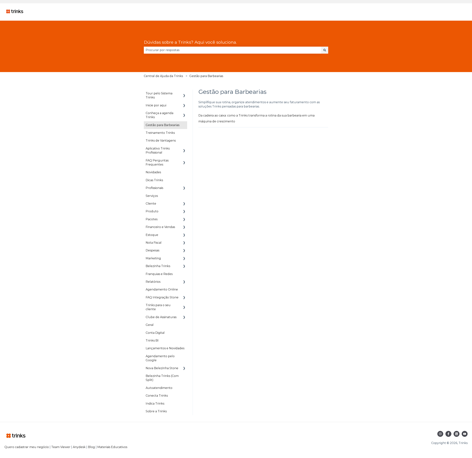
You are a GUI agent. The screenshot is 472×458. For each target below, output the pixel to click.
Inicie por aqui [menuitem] (156, 105)
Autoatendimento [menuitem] (159, 388)
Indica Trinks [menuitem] (155, 403)
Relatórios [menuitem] (153, 281)
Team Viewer (60, 447)
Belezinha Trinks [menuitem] (158, 266)
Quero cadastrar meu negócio (26, 447)
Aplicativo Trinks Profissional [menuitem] (158, 150)
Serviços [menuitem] (152, 196)
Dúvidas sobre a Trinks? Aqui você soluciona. (190, 42)
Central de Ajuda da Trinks (163, 76)
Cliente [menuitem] (151, 203)
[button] (184, 93)
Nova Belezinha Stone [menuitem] (162, 368)
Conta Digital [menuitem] (155, 333)
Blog (92, 447)
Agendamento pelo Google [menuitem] (160, 358)
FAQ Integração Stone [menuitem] (162, 297)
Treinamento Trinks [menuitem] (160, 133)
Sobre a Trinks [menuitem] (156, 411)
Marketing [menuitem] (153, 258)
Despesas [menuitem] (152, 250)
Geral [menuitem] (150, 325)
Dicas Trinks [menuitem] (154, 180)
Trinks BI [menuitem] (152, 340)
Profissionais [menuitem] (154, 188)
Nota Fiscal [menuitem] (154, 242)
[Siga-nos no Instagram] (440, 434)
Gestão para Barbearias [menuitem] (162, 125)
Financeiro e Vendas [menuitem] (160, 227)
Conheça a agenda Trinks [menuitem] (159, 115)
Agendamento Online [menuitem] (162, 289)
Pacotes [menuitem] (151, 219)
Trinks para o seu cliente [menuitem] (158, 307)
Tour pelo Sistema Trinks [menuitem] (159, 95)
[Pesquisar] (324, 50)
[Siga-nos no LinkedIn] (456, 434)
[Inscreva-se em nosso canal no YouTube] (465, 434)
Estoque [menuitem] (152, 235)
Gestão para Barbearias (206, 76)
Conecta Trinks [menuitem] (157, 395)
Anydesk (79, 447)
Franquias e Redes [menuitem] (159, 274)
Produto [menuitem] (152, 211)
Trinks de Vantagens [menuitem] (161, 140)
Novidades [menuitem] (153, 172)
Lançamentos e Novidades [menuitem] (165, 348)
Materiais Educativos (112, 447)
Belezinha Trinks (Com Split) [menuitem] (162, 378)
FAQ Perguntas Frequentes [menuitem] (157, 162)
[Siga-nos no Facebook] (448, 434)
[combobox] (232, 50)
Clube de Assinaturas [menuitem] (161, 317)
